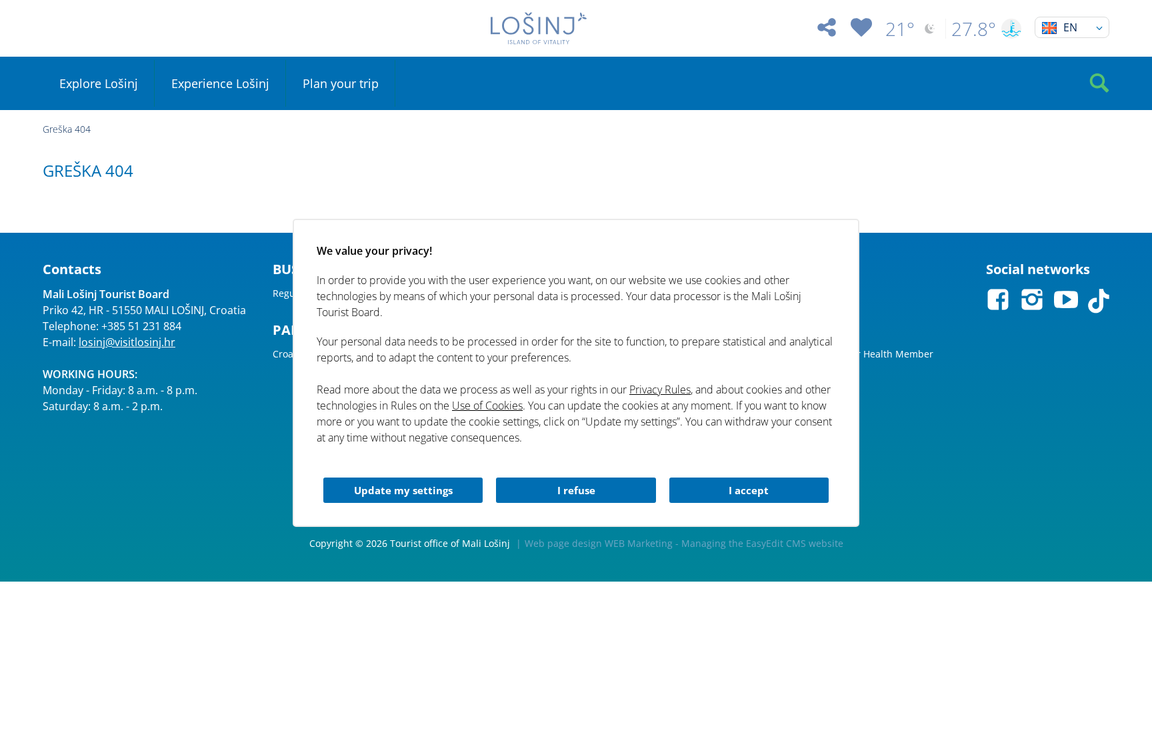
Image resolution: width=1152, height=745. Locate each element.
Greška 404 (67, 129)
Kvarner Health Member (879, 353)
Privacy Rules (660, 389)
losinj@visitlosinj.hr (127, 342)
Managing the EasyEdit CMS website (762, 543)
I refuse (576, 490)
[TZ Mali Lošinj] (538, 28)
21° (900, 29)
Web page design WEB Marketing (599, 543)
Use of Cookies (487, 405)
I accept (749, 490)
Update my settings (403, 490)
